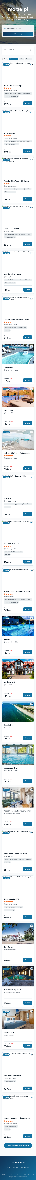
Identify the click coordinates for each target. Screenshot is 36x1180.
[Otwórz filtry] (30, 50)
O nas (8, 1167)
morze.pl (18, 9)
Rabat (21, 59)
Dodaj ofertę (25, 1167)
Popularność (13, 59)
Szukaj (19, 34)
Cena (27, 59)
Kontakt (15, 1167)
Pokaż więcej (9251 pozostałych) (18, 1145)
